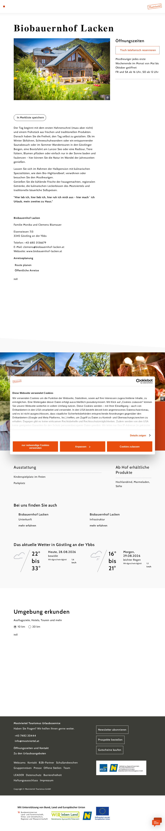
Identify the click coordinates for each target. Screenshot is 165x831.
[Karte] (10, 6)
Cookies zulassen (130, 446)
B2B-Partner (46, 762)
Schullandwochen (67, 762)
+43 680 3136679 (35, 242)
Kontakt (32, 762)
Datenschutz (34, 775)
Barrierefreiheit (53, 775)
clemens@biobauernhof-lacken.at (43, 247)
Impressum (47, 780)
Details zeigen (138, 435)
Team (66, 767)
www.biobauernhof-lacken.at (44, 251)
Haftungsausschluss (26, 780)
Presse (38, 767)
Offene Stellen (53, 767)
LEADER (19, 775)
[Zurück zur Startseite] (154, 6)
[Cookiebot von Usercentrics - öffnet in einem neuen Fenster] (138, 381)
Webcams (20, 762)
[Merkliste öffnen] (14, 6)
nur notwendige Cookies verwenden (35, 446)
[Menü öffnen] (4, 6)
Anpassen (80, 446)
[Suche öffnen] (17, 6)
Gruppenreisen (23, 767)
